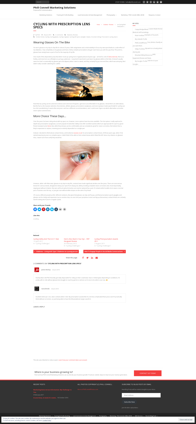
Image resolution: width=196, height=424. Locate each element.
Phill (38, 35)
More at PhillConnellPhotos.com (88, 389)
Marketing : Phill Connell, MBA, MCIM (132, 15)
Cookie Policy (47, 420)
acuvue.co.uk (78, 133)
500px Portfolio (140, 49)
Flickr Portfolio (139, 35)
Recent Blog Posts (151, 416)
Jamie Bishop (46, 270)
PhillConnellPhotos (141, 43)
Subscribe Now (129, 402)
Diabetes (105, 24)
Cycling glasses (54, 37)
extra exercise (112, 57)
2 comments (59, 35)
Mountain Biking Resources (143, 55)
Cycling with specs (75, 37)
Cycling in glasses (64, 37)
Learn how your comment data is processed (73, 360)
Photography (111, 15)
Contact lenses (40, 37)
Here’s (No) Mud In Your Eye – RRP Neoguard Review (76, 240)
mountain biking (96, 37)
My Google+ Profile (141, 61)
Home (98, 24)
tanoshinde (45, 289)
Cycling (47, 37)
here (49, 126)
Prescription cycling (107, 37)
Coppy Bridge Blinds (141, 29)
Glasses (88, 37)
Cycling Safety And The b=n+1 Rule (46, 239)
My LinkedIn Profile (141, 39)
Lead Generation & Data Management (90, 15)
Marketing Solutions (45, 15)
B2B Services (139, 416)
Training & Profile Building (65, 15)
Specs (116, 37)
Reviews (111, 24)
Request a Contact (154, 15)
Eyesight (83, 37)
